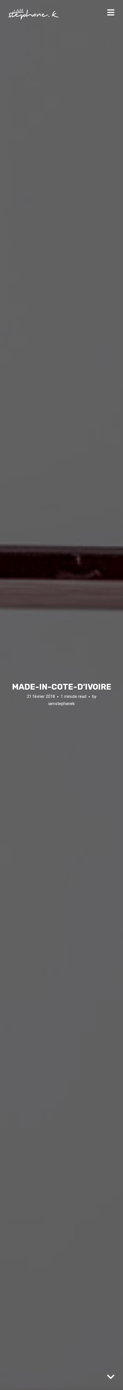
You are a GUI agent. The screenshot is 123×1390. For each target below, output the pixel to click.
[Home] (34, 14)
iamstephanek (61, 703)
